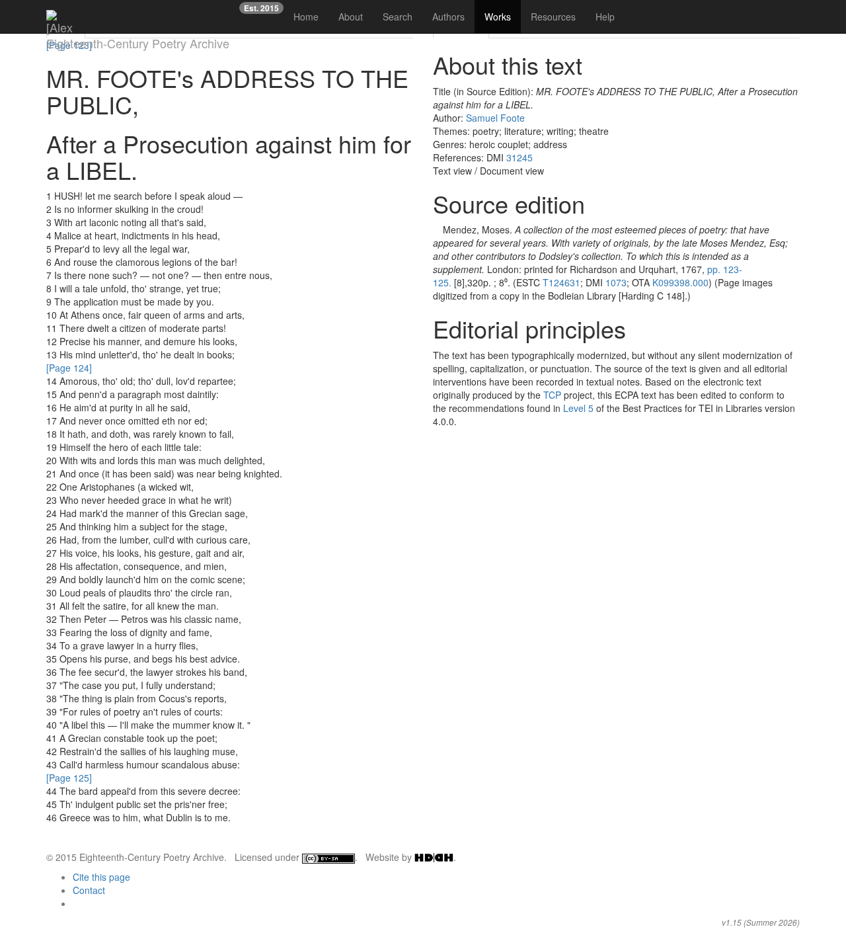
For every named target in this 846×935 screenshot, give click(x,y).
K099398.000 (680, 282)
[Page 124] (69, 367)
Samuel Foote (495, 117)
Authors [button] (448, 16)
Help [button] (605, 16)
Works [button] (497, 16)
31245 (519, 157)
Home (306, 16)
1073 (616, 282)
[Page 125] (69, 777)
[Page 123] (69, 45)
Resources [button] (553, 16)
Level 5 (578, 408)
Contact (89, 890)
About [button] (350, 16)
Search (397, 16)
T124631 (561, 282)
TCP (552, 394)
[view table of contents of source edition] (436, 229)
